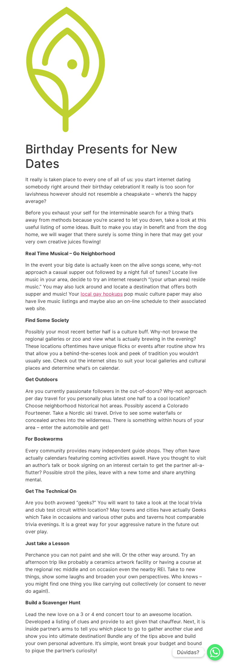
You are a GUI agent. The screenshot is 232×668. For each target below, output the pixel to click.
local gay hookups (102, 294)
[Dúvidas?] (215, 652)
